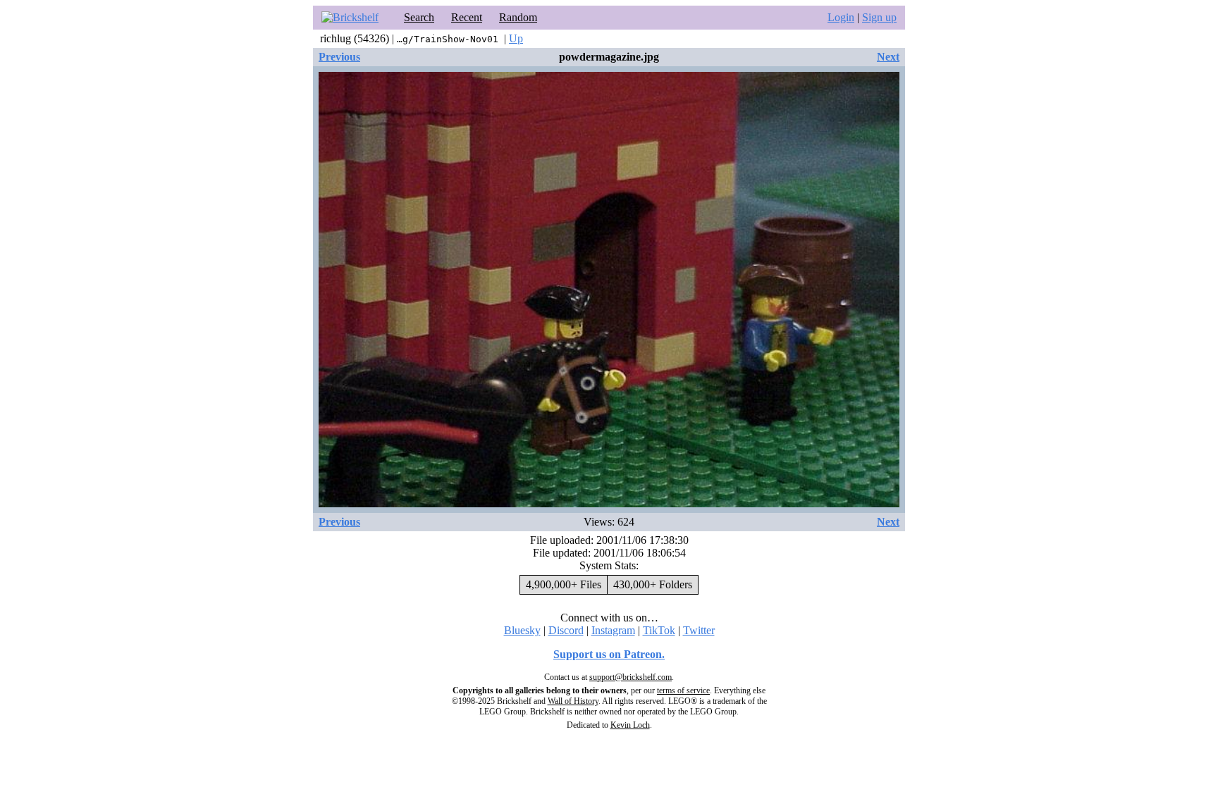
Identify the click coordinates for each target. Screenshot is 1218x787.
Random (518, 17)
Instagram (613, 630)
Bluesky (522, 630)
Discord (566, 630)
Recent (466, 17)
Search (419, 17)
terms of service (683, 690)
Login (841, 17)
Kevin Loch (630, 725)
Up (516, 38)
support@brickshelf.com (630, 677)
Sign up (879, 17)
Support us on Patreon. (609, 654)
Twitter (699, 630)
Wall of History (573, 701)
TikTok (659, 630)
